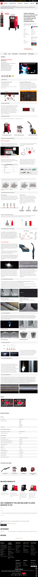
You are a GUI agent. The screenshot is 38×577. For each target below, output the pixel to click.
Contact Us (25, 564)
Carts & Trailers (33, 554)
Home (2, 6)
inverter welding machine (12, 531)
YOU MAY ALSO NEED (22, 53)
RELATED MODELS (31, 53)
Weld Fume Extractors (3, 556)
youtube (31, 566)
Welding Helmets (25, 545)
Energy (17, 549)
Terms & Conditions (13, 523)
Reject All (14, 573)
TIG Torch (32, 546)
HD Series (9, 547)
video (9, 53)
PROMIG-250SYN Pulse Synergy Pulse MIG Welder (5, 494)
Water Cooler (33, 553)
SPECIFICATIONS (15, 53)
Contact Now (28, 49)
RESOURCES (26, 3)
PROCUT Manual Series (10, 554)
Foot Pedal (32, 550)
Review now (21, 538)
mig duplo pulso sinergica (33, 531)
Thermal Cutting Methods (18, 567)
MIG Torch (32, 545)
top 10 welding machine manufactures (23, 531)
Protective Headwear (26, 546)
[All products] (32, 43)
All (3, 6)
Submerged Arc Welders (2, 554)
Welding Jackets (25, 549)
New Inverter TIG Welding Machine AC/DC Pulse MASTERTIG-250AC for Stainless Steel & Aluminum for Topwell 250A (33, 496)
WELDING (5, 3)
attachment (3, 521)
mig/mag (2, 531)
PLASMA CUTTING (12, 3)
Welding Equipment (8, 6)
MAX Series (9, 546)
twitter (33, 566)
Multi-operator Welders (2, 552)
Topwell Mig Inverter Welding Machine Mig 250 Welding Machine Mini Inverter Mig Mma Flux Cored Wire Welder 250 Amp (24, 496)
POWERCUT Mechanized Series (11, 552)
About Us (24, 562)
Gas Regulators (33, 549)
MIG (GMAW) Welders (3, 545)
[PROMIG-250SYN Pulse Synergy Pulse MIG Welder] (5, 488)
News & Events (25, 565)
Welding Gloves (25, 550)
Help (30, 0)
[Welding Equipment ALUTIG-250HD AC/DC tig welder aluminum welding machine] (14, 488)
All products (13, 6)
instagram (36, 566)
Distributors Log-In (34, 564)
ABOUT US (32, 3)
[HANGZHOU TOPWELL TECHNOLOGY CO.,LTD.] (1, 3)
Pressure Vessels (18, 546)
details (5, 53)
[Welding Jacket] (23, 469)
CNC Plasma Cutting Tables (11, 558)
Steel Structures (18, 550)
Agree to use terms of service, (8, 523)
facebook (34, 566)
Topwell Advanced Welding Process (18, 563)
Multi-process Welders (2, 550)
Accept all (24, 573)
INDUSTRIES (20, 3)
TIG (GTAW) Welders (3, 546)
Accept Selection (19, 573)
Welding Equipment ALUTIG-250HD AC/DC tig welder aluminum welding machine (14, 495)
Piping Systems (18, 545)
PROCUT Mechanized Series (11, 549)
